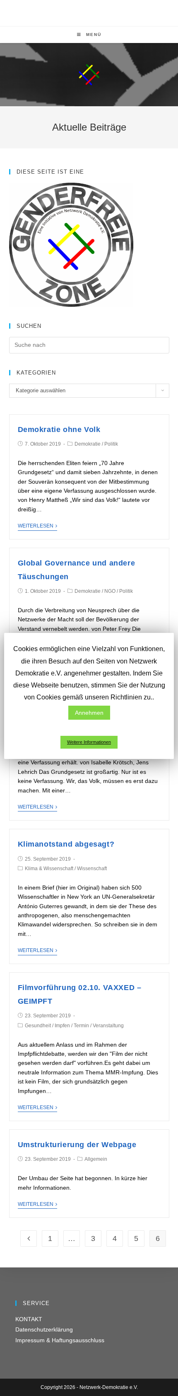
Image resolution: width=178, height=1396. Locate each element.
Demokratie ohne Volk (59, 429)
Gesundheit (38, 1026)
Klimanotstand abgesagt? (66, 844)
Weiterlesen (35, 526)
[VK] (81, 12)
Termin (81, 1026)
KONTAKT (28, 1319)
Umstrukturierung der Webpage (77, 1145)
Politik (111, 444)
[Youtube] (90, 12)
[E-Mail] (99, 12)
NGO (109, 591)
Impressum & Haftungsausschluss (59, 1340)
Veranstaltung (108, 1026)
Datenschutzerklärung (44, 1329)
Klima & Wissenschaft (49, 868)
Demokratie (88, 444)
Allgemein (95, 1159)
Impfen (62, 1026)
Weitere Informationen (89, 742)
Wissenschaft (92, 868)
